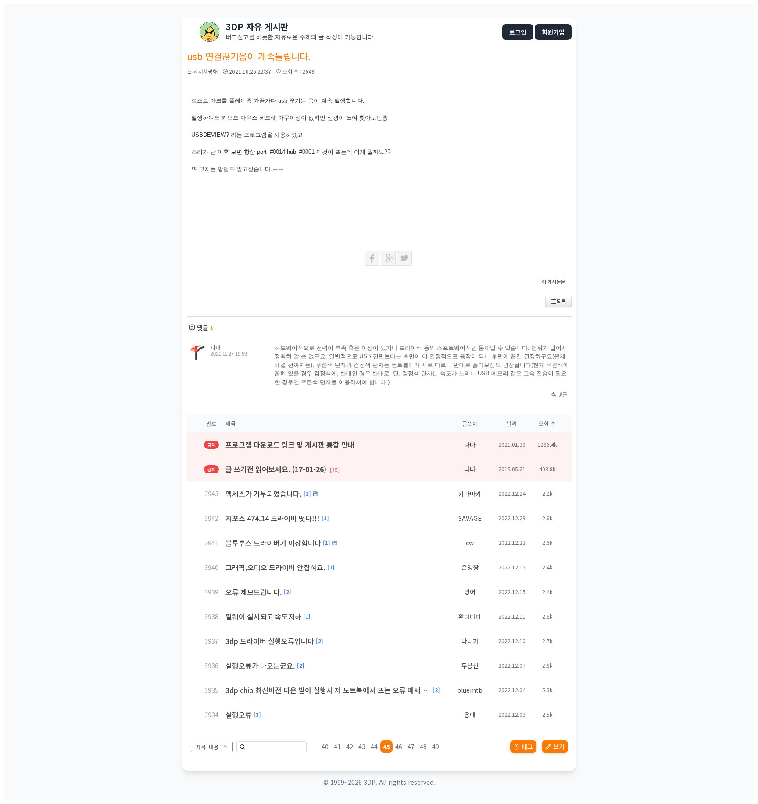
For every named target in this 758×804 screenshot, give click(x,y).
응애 (470, 714)
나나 (215, 347)
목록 (561, 301)
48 (423, 746)
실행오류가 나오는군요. (260, 665)
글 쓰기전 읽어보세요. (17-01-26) (282, 469)
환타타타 (469, 616)
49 (435, 746)
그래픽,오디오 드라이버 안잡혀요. (275, 567)
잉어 (470, 591)
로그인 (517, 32)
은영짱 (470, 567)
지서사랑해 (205, 71)
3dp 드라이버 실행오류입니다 (269, 641)
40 (325, 746)
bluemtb (470, 690)
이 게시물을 (553, 281)
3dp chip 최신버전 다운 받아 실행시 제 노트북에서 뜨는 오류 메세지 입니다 (328, 690)
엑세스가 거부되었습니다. (263, 493)
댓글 (561, 394)
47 (411, 746)
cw (470, 542)
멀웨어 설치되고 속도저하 (263, 616)
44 (374, 746)
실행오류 (238, 714)
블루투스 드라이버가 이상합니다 (273, 542)
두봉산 (470, 665)
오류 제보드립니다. (253, 592)
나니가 (470, 641)
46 (398, 746)
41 (337, 746)
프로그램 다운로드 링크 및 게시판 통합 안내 (289, 444)
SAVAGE (470, 518)
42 (349, 746)
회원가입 (553, 32)
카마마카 (469, 493)
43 (361, 746)
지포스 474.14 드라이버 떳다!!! (272, 518)
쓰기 (559, 746)
